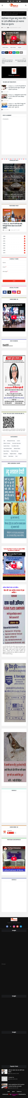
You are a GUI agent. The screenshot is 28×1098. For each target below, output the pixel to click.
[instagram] (13, 1)
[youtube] (20, 1)
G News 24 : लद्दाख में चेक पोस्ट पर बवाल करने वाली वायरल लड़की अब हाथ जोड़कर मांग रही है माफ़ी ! (13, 177)
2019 (14, 252)
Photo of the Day (14, 451)
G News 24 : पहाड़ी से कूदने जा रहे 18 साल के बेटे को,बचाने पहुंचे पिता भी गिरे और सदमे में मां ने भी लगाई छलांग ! (13, 195)
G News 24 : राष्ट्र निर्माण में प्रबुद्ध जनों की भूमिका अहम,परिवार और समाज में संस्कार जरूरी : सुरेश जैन (16, 105)
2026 (14, 236)
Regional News (13, 453)
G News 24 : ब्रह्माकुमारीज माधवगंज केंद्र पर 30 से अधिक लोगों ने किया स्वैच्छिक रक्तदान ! (17, 96)
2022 (14, 245)
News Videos (13, 47)
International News (8, 448)
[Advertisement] (14, 807)
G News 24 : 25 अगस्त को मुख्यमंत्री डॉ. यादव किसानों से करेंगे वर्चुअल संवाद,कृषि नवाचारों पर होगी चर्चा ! (17, 87)
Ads (4, 440)
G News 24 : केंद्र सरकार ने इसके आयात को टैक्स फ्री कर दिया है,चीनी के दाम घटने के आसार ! (13, 186)
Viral (16, 456)
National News (17, 448)
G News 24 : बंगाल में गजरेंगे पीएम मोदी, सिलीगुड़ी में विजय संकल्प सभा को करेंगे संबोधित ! (12, 226)
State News (10, 456)
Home (4, 12)
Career (18, 440)
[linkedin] (17, 1)
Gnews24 (5, 27)
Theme (14, 1095)
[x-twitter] (10, 1)
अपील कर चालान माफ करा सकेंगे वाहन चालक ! (16, 1071)
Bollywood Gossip (11, 440)
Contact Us (11, 1077)
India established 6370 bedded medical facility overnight (16, 1085)
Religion (19, 47)
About (13, 1091)
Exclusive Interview (16, 443)
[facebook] (8, 1)
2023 (14, 243)
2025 (14, 238)
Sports (5, 456)
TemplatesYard (14, 1094)
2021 (14, 248)
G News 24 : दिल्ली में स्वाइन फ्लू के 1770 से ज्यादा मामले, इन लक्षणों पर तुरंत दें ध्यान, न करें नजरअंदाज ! (13, 168)
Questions (6, 453)
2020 (14, 250)
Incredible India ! (15, 446)
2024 (14, 241)
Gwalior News (9, 12)
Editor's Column (7, 443)
